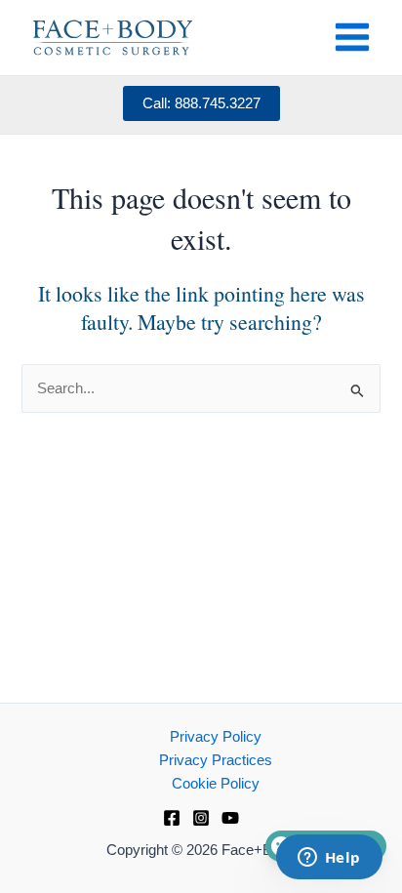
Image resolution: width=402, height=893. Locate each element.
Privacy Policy (215, 737)
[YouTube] (230, 818)
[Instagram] (201, 818)
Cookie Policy (216, 784)
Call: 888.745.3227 (201, 103)
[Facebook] (172, 818)
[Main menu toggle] (352, 37)
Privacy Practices (215, 760)
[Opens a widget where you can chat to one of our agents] (328, 858)
